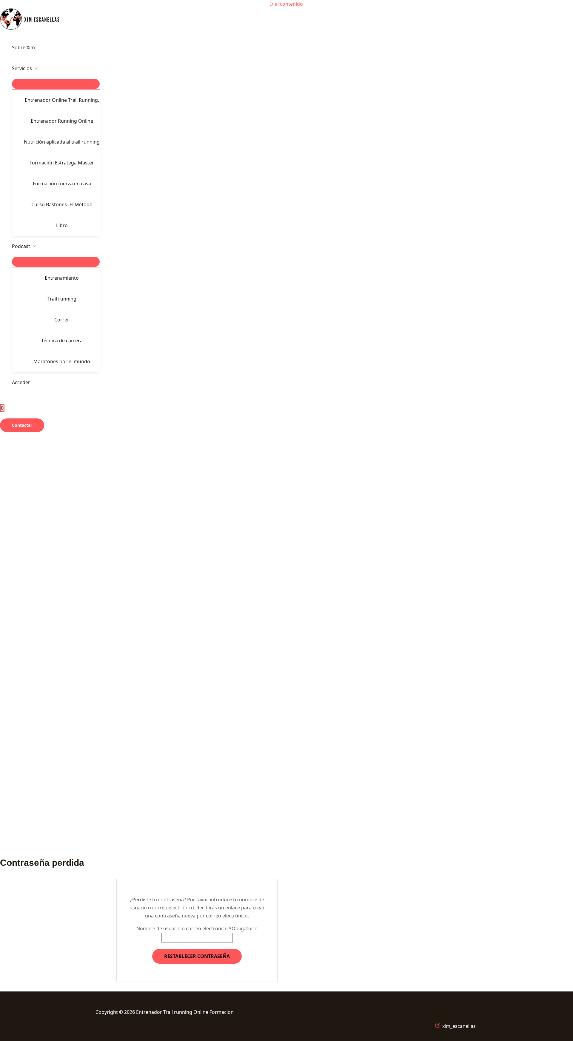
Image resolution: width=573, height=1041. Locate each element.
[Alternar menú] (56, 84)
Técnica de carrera (62, 340)
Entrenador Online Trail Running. (62, 100)
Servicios (22, 68)
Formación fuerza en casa (62, 183)
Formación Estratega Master (62, 162)
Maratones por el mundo (61, 361)
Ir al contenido (286, 4)
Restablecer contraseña (197, 956)
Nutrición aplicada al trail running (62, 141)
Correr (61, 319)
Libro (62, 225)
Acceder (21, 382)
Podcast (21, 246)
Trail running (61, 298)
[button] (22, 425)
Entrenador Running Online (62, 121)
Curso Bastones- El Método (62, 204)
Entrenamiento (62, 278)
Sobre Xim (23, 47)
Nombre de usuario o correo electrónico (197, 928)
